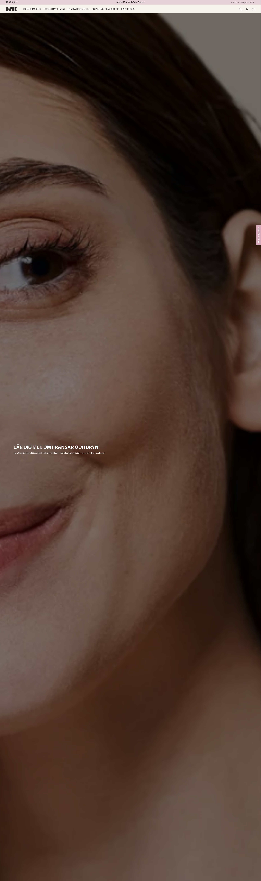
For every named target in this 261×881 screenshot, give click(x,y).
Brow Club (98, 9)
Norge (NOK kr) (247, 2)
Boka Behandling (32, 9)
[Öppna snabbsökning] (241, 9)
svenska (234, 2)
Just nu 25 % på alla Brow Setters (130, 2)
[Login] (247, 9)
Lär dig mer (112, 9)
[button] (258, 235)
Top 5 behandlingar (54, 9)
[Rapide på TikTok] (17, 2)
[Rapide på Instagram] (13, 2)
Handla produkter (78, 9)
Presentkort (128, 9)
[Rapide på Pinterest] (10, 2)
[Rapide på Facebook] (7, 2)
